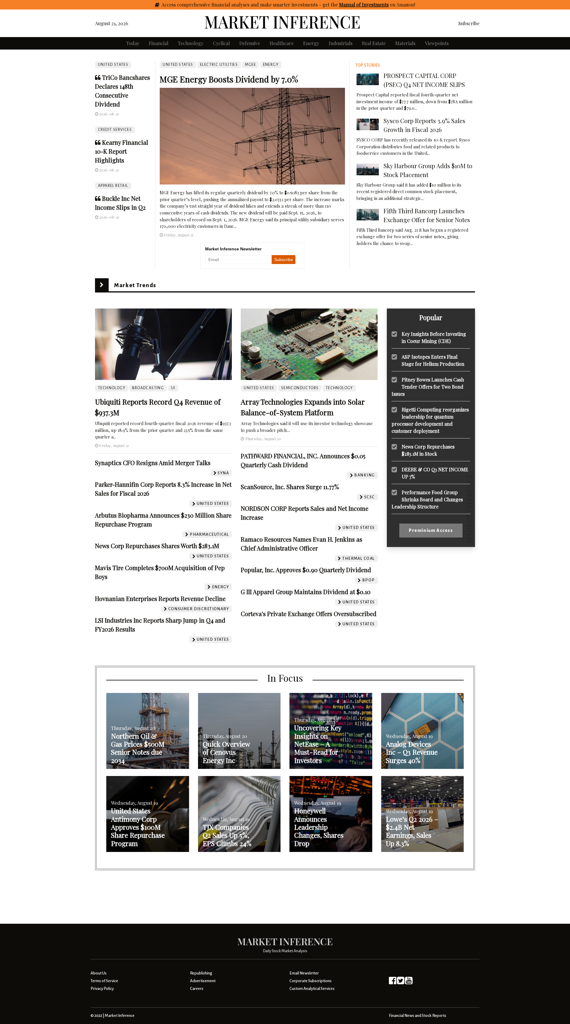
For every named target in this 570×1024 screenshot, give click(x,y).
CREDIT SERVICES (115, 130)
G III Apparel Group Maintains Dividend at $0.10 (305, 592)
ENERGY (270, 65)
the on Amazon (372, 4)
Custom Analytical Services (312, 988)
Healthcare (282, 43)
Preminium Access (431, 530)
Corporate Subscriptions (310, 981)
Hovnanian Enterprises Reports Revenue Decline (160, 598)
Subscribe (468, 23)
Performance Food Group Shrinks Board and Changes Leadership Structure (427, 499)
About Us (99, 973)
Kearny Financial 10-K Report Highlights (121, 151)
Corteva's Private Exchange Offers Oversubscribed (308, 614)
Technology (190, 43)
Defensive (249, 43)
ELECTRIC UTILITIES (219, 65)
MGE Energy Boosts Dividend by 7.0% (229, 79)
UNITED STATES (113, 65)
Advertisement (203, 981)
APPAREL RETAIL (113, 186)
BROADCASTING (148, 388)
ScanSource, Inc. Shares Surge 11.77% (290, 487)
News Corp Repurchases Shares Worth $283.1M (157, 546)
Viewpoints (437, 43)
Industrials (340, 43)
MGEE (250, 65)
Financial (158, 43)
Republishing (201, 973)
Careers (196, 988)
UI (173, 388)
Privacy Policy (102, 988)
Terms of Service (104, 981)
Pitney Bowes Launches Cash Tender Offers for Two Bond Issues (428, 386)
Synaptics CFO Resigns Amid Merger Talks (152, 463)
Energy (311, 43)
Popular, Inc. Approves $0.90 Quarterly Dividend (306, 570)
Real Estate (374, 43)
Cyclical (221, 43)
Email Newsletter (304, 973)
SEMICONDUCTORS (300, 388)
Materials (405, 43)
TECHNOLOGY (111, 388)
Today (132, 43)
